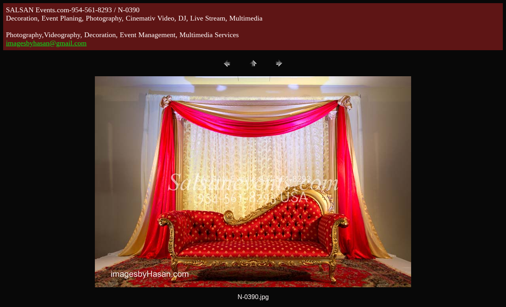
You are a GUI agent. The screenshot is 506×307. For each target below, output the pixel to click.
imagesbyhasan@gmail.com (46, 43)
